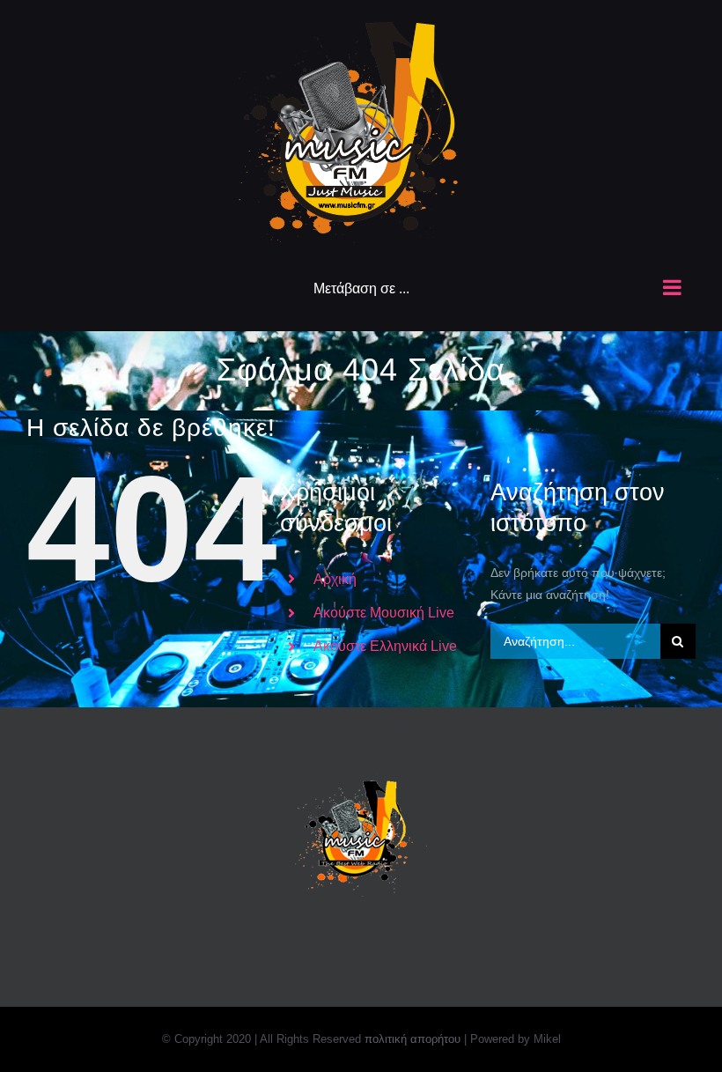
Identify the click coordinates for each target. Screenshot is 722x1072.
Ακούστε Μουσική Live (383, 612)
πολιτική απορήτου (412, 1039)
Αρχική (335, 579)
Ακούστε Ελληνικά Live (385, 646)
